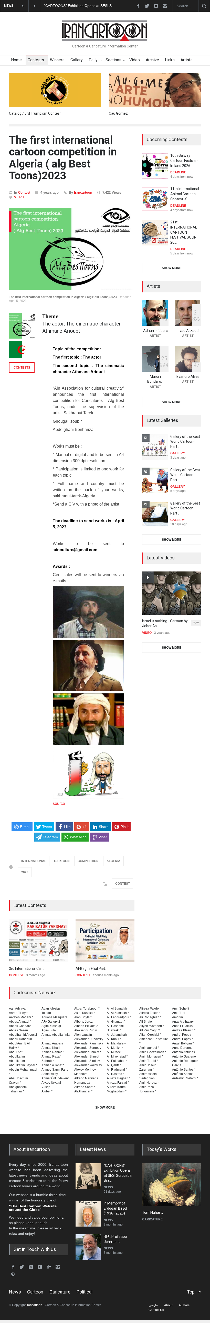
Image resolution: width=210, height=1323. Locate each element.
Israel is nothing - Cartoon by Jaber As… (165, 623)
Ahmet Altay (49, 1074)
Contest (24, 192)
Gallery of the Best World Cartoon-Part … (185, 442)
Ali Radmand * (117, 1069)
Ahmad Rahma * (53, 1052)
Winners (57, 59)
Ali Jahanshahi (117, 1034)
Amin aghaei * (149, 1048)
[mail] (156, 6)
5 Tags (19, 197)
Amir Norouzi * (149, 1082)
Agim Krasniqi (51, 1026)
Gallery (76, 59)
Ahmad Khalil (50, 1048)
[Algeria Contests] (22, 349)
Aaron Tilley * (18, 1013)
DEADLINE (178, 172)
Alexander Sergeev (87, 1048)
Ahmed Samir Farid (54, 1069)
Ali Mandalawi (117, 1043)
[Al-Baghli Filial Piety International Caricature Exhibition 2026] (105, 940)
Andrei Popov (181, 1034)
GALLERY (177, 453)
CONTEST (122, 883)
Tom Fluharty (152, 1212)
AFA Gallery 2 (50, 1021)
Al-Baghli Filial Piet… (91, 968)
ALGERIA (113, 861)
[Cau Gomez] (155, 90)
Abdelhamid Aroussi (23, 1034)
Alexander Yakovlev (88, 1065)
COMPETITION (88, 861)
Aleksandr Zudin (85, 1030)
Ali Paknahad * (117, 1061)
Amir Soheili (180, 1008)
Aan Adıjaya (17, 1008)
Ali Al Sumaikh (117, 1008)
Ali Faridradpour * (119, 1017)
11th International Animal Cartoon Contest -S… (184, 194)
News (15, 1292)
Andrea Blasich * (183, 1030)
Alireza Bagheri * (118, 1078)
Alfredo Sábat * (84, 1087)
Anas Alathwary (183, 1021)
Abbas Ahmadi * (20, 1021)
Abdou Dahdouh (20, 1039)
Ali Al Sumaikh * (118, 1013)
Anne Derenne (182, 1048)
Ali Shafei (146, 1021)
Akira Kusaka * (84, 1013)
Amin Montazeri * (151, 1056)
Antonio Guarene (184, 1056)
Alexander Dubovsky (88, 1039)
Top (191, 1292)
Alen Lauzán (83, 1034)
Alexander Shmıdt (86, 1056)
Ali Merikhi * (115, 1048)
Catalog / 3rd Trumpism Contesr (35, 113)
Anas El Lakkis (182, 1026)
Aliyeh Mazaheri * (151, 1026)
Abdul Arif (15, 1052)
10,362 (196, 622)
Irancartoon (83, 192)
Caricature (59, 1292)
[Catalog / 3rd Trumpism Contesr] (55, 90)
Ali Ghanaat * (116, 1021)
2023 (24, 872)
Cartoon (35, 1292)
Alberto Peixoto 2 (86, 1026)
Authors (184, 1305)
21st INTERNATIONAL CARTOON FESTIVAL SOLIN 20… (183, 232)
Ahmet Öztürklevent (55, 1078)
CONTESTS (22, 367)
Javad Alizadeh (188, 331)
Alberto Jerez (83, 1021)
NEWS (108, 1187)
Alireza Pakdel (149, 1008)
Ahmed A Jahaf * (52, 1065)
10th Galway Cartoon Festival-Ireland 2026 (184, 160)
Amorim (177, 1017)
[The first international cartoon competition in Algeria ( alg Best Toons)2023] (71, 249)
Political (84, 1292)
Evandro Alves (188, 376)
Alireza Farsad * (118, 1082)
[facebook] (138, 6)
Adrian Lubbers (155, 331)
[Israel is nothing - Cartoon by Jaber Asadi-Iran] (171, 593)
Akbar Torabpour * (87, 1008)
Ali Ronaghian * (150, 1017)
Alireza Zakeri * (150, 1013)
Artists (187, 59)
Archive (152, 59)
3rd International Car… (26, 968)
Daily (93, 59)
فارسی (153, 1305)
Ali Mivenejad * (117, 1056)
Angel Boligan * (183, 1043)
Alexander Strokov (87, 1061)
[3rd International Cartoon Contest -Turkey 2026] (38, 940)
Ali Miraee (114, 1052)
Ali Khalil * (114, 1039)
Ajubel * (46, 1091)
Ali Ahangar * (83, 1091)
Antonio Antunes (183, 1052)
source (59, 803)
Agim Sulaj (49, 1030)
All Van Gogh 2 (149, 1030)
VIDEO (147, 633)
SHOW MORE (171, 268)
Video (134, 59)
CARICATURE (152, 1219)
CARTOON (62, 861)
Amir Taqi (178, 1013)
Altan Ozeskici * (150, 1034)
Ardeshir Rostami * (185, 1078)
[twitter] (147, 6)
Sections (113, 59)
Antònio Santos (182, 1074)
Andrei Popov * (182, 1039)
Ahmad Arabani (52, 1043)
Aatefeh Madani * (21, 1017)
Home (16, 59)
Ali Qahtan (114, 1065)
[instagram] (165, 6)
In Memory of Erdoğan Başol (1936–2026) (78, 6)
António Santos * (183, 1069)
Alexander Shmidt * (87, 1052)
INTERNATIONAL (33, 861)
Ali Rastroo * (115, 1074)
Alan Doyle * (83, 1017)
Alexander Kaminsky (88, 1043)
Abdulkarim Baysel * (23, 1065)
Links (170, 59)
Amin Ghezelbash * (152, 1052)
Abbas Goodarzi (20, 1026)
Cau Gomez (118, 113)
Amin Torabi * (148, 1061)
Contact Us (156, 1310)
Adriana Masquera (54, 1017)
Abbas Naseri (18, 1030)
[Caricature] (171, 1185)
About (168, 1305)
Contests (36, 59)
